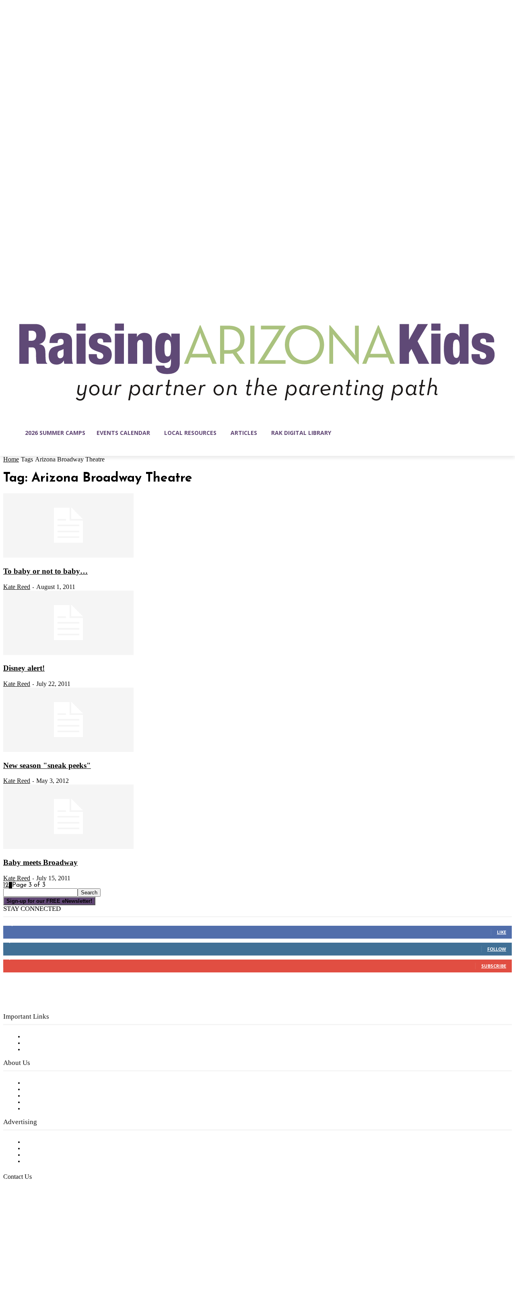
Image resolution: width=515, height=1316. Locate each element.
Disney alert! (24, 668)
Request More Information (63, 1161)
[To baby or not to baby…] (68, 556)
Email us (32, 1218)
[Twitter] (77, 1277)
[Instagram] (26, 1277)
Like (501, 932)
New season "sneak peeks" (47, 765)
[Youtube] (94, 1277)
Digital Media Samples (57, 1155)
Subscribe (493, 966)
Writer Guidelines (49, 1102)
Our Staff (38, 1083)
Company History (50, 1089)
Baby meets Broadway (40, 862)
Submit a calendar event (60, 1109)
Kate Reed (16, 586)
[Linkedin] (43, 1277)
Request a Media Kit (54, 1148)
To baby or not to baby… (45, 571)
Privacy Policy (44, 1049)
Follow (496, 949)
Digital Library (45, 1043)
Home (11, 459)
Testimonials (42, 1142)
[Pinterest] (60, 1277)
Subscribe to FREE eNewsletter (70, 1037)
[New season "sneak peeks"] (68, 750)
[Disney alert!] (68, 653)
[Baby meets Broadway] (68, 847)
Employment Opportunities (64, 1096)
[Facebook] (9, 1277)
